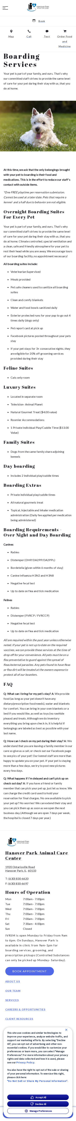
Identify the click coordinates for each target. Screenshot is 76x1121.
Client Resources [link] (19, 1018)
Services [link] (12, 1000)
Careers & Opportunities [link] (25, 1009)
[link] (38, 7)
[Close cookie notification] (66, 1029)
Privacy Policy (25, 1062)
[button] (5, 8)
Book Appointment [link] (29, 971)
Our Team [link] (13, 990)
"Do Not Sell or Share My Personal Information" (37, 1081)
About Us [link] (12, 981)
